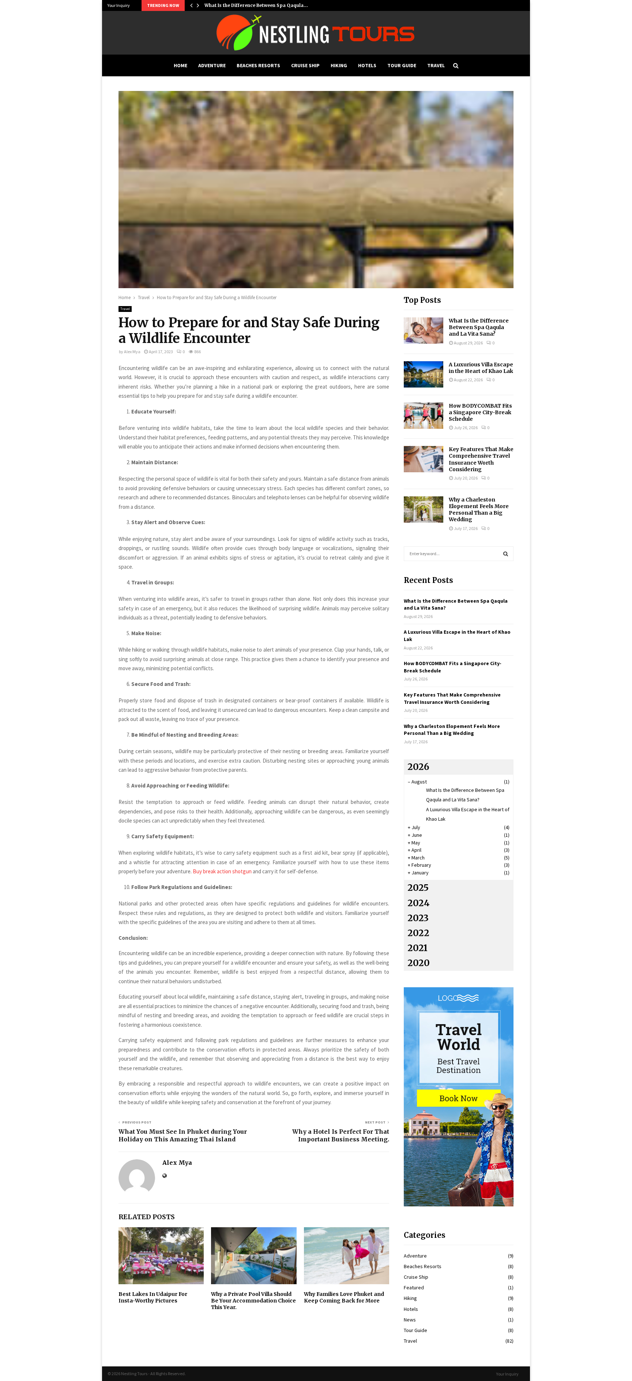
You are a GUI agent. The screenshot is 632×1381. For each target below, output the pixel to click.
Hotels (367, 65)
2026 (418, 766)
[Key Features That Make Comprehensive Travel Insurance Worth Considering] (423, 459)
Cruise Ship (305, 65)
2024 (418, 903)
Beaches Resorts (258, 65)
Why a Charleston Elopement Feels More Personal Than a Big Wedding (479, 509)
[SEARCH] (506, 553)
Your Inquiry (119, 5)
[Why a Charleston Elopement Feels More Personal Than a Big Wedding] (423, 509)
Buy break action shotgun (222, 871)
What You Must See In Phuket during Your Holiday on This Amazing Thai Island (182, 1135)
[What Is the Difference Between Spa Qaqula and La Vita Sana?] (423, 330)
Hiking (339, 65)
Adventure (212, 65)
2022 (418, 933)
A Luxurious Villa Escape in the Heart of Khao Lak (481, 367)
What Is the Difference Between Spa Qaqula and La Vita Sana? (479, 327)
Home (180, 65)
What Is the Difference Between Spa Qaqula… (256, 5)
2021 (417, 948)
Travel (436, 65)
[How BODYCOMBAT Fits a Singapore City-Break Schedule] (423, 416)
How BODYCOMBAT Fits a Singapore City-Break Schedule (480, 412)
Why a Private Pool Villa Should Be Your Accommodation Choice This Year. (253, 1301)
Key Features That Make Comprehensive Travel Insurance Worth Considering (481, 459)
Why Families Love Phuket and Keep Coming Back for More (344, 1297)
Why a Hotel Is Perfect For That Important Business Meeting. (340, 1135)
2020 (418, 963)
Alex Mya (132, 351)
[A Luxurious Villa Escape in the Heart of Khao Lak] (423, 374)
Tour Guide (401, 65)
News (410, 1319)
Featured (414, 1287)
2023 (418, 918)
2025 (418, 887)
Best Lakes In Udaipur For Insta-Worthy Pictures (152, 1297)
